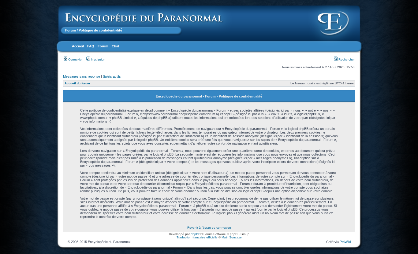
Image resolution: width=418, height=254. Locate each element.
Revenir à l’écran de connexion (209, 227)
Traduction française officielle (197, 237)
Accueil (78, 46)
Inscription (97, 59)
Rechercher (346, 59)
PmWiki (345, 242)
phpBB (195, 234)
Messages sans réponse (81, 76)
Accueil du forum (77, 83)
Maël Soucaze (232, 237)
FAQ (90, 46)
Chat (115, 46)
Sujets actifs (112, 76)
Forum (70, 30)
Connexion (75, 59)
